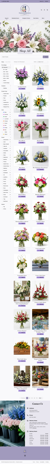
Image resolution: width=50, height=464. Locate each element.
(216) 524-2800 (5, 1)
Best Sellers (36, 18)
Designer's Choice (26, 18)
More (43, 18)
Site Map (47, 462)
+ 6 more (46, 423)
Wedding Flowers (15, 18)
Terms (34, 462)
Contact (46, 1)
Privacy (37, 462)
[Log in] (44, 10)
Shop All (6, 18)
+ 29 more (34, 428)
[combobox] (43, 62)
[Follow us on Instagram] (25, 455)
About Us (42, 1)
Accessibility (42, 462)
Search (46, 56)
